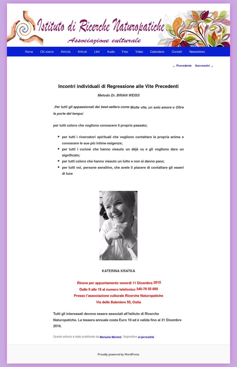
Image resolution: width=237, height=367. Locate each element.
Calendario (157, 51)
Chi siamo (47, 51)
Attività (65, 51)
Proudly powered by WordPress (118, 354)
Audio (111, 51)
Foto (125, 51)
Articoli (82, 51)
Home (29, 51)
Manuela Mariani (111, 337)
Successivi (204, 65)
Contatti (177, 51)
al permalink (146, 337)
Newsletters (197, 51)
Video (139, 51)
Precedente (182, 65)
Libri (97, 51)
